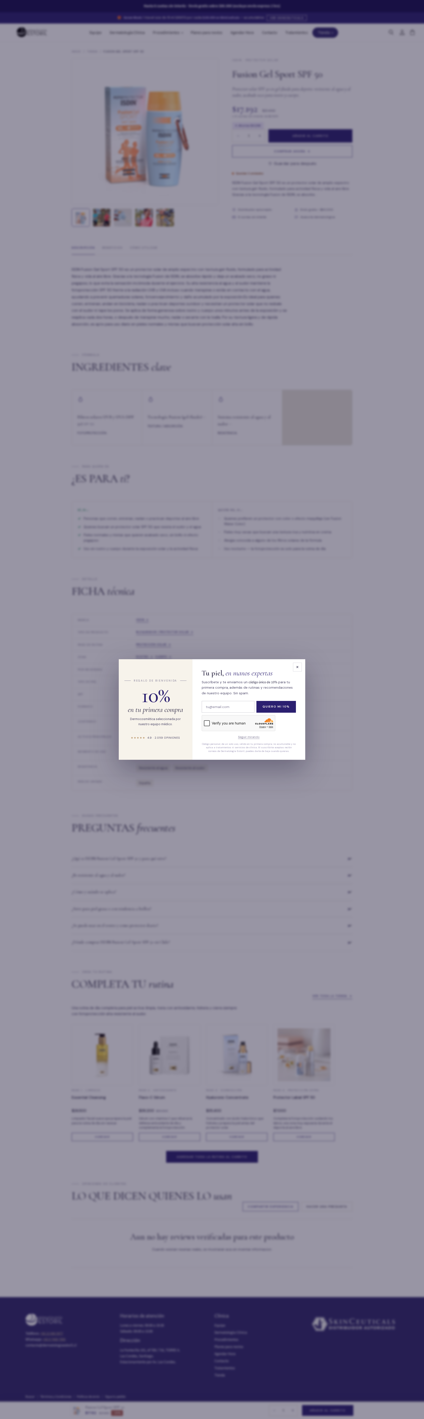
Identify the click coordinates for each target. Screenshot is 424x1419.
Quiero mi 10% (276, 707)
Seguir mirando (249, 737)
